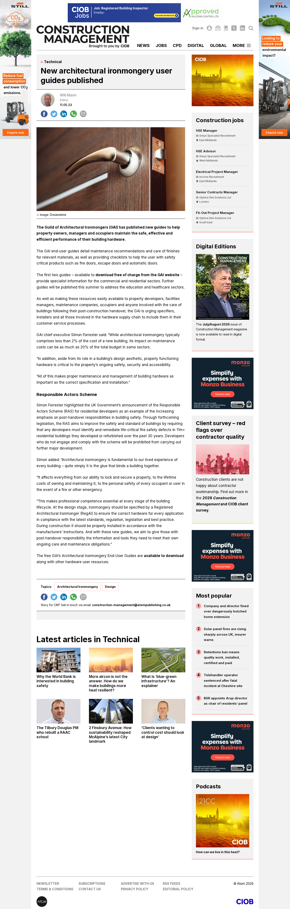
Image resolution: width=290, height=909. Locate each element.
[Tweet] (54, 113)
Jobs (161, 45)
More (239, 45)
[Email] (217, 28)
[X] (234, 28)
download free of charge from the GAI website (137, 275)
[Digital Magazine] (226, 28)
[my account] (209, 28)
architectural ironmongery (77, 586)
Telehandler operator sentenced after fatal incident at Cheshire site (223, 680)
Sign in (197, 28)
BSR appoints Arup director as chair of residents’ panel (225, 701)
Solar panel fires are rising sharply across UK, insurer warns (225, 634)
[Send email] (83, 113)
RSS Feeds (171, 884)
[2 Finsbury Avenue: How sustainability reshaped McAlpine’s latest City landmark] (111, 711)
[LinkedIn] (242, 28)
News (143, 45)
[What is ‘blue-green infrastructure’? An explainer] (163, 660)
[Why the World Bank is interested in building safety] (58, 660)
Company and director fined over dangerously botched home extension (226, 611)
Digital (196, 45)
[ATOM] (91, 901)
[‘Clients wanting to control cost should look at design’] (163, 711)
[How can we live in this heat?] (222, 820)
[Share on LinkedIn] (63, 113)
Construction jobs (220, 120)
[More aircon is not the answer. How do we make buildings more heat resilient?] (111, 660)
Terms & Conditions (55, 889)
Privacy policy (134, 889)
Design (110, 586)
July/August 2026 (216, 324)
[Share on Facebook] (44, 113)
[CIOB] (199, 901)
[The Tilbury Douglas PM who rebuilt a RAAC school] (58, 711)
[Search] (250, 28)
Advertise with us (137, 884)
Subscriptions (92, 884)
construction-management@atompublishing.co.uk (131, 605)
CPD (177, 45)
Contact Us (90, 889)
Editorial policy (178, 889)
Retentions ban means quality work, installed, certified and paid (222, 657)
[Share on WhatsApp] (73, 113)
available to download (164, 556)
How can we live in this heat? (218, 852)
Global (218, 45)
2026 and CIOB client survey (222, 504)
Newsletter (48, 884)
